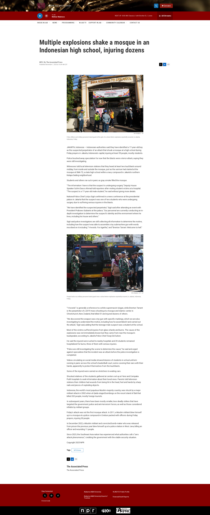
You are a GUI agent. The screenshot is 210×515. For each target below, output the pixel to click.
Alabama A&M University (92, 492)
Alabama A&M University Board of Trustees (96, 497)
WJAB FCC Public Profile (121, 492)
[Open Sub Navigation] (49, 23)
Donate (167, 6)
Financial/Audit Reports (121, 497)
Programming (68, 23)
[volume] (46, 15)
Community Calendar (115, 23)
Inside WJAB (42, 23)
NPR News (77, 450)
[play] (40, 16)
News (54, 23)
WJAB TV (82, 23)
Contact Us (135, 23)
